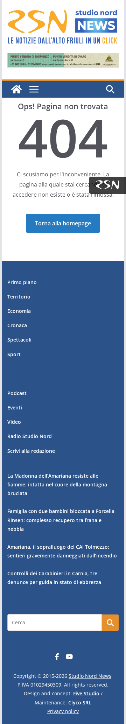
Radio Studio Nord (29, 436)
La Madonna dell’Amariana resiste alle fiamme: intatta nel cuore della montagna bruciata (57, 484)
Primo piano (22, 282)
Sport (14, 354)
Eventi (14, 407)
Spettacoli (19, 339)
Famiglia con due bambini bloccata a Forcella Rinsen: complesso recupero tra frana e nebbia (60, 520)
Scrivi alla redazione (31, 451)
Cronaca (17, 325)
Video (14, 422)
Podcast (17, 393)
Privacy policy (63, 711)
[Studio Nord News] (16, 89)
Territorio (18, 296)
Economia (19, 311)
